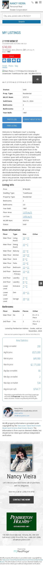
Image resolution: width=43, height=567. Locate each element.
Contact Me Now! (21, 499)
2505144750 (18, 413)
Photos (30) (12, 119)
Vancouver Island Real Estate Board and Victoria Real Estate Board (21, 426)
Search (22, 22)
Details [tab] (4, 65)
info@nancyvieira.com (21, 416)
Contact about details (32, 119)
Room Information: (11, 229)
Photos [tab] (10, 65)
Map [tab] (16, 65)
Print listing (12, 125)
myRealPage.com (21, 551)
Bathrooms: (7, 306)
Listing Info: (8, 184)
